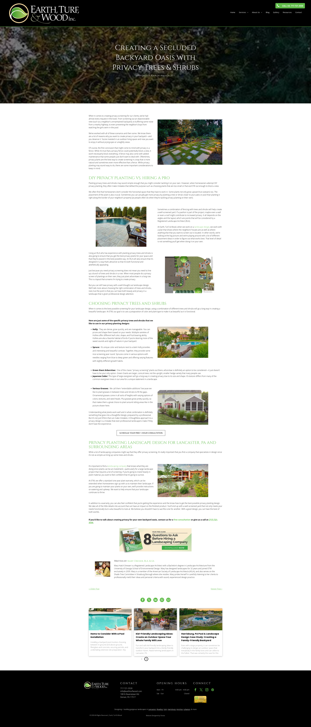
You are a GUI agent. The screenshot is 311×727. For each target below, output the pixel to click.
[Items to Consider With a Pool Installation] (110, 619)
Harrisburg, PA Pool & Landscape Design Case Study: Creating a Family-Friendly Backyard (200, 637)
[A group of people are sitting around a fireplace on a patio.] (155, 619)
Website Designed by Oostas (155, 715)
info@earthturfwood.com (131, 691)
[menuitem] (233, 12)
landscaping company (117, 466)
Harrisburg (172, 709)
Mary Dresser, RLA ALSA (140, 561)
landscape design (201, 227)
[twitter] (201, 690)
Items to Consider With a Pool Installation (107, 635)
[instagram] (207, 690)
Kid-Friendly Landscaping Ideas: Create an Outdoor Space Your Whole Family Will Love (154, 637)
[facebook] (195, 690)
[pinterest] (212, 690)
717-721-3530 (126, 688)
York (165, 709)
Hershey (179, 709)
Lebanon (187, 709)
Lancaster (152, 709)
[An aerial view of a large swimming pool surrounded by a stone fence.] (200, 619)
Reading (160, 709)
